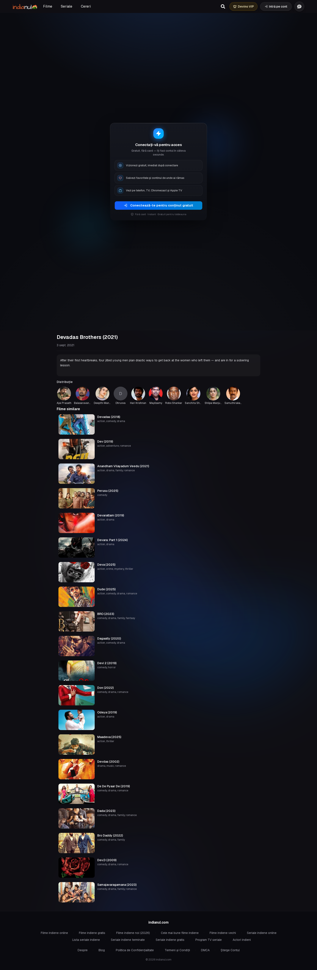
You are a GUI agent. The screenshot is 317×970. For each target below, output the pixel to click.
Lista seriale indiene (86, 940)
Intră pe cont (278, 6)
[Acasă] (25, 6)
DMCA (205, 950)
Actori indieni (242, 940)
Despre (83, 950)
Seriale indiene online (261, 933)
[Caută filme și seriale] (223, 6)
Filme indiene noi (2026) (133, 933)
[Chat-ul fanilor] (299, 6)
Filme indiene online (54, 933)
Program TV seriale (208, 940)
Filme (47, 6)
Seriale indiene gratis (170, 940)
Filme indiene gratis (92, 933)
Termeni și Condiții (177, 950)
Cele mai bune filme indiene (180, 933)
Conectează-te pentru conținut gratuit (161, 205)
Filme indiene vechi (223, 933)
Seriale (66, 6)
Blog (102, 950)
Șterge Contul (230, 950)
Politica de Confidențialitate (135, 950)
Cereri (86, 6)
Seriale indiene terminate (128, 940)
